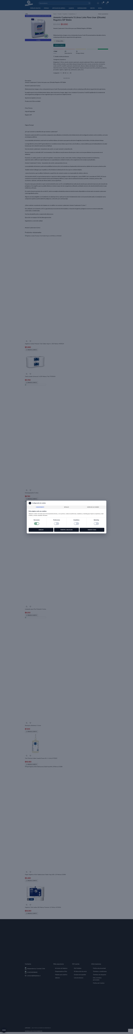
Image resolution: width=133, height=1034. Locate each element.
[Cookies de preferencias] (56, 523)
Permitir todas (92, 529)
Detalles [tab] (66, 507)
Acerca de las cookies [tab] (93, 507)
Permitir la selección (66, 529)
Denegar (41, 529)
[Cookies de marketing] (96, 523)
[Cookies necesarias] (36, 523)
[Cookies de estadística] (76, 523)
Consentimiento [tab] (40, 507)
